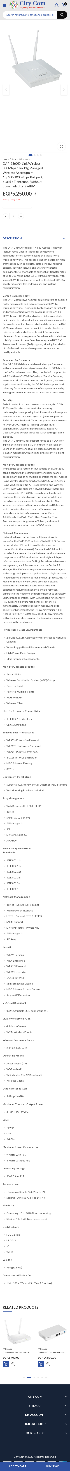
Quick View (13, 1364)
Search (62, 15)
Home (6, 159)
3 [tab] (38, 155)
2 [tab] (35, 155)
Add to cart (17, 1466)
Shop (14, 159)
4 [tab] (41, 155)
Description (12, 238)
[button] (24, 1377)
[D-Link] (17, 207)
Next (64, 89)
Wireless (23, 159)
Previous (6, 89)
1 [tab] (30, 155)
